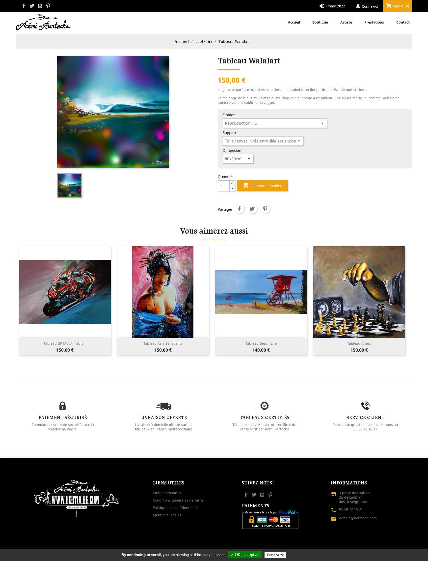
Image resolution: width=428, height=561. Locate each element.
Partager (239, 209)
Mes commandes (167, 492)
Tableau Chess (359, 343)
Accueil (294, 22)
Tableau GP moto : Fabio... (65, 343)
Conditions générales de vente (178, 500)
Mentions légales (167, 515)
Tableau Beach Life (261, 343)
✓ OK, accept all (245, 555)
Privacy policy (299, 555)
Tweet (252, 209)
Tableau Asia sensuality (163, 343)
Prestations (374, 22)
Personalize (275, 555)
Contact (403, 22)
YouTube (40, 6)
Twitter (32, 6)
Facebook (24, 6)
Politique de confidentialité (175, 507)
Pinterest (48, 6)
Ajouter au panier (262, 185)
